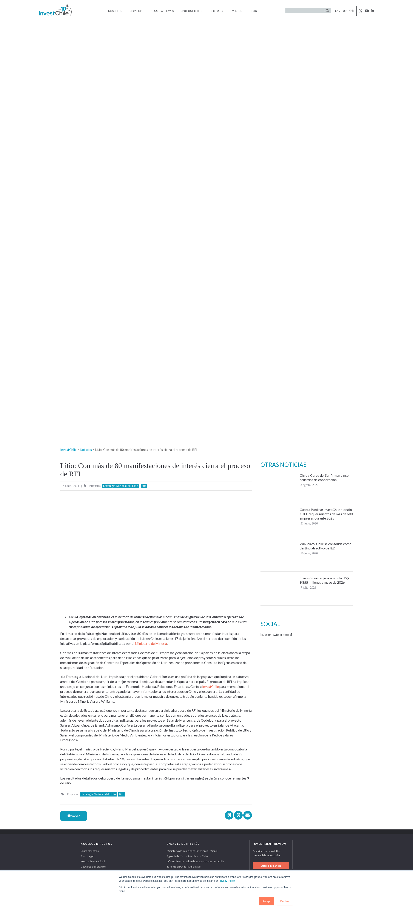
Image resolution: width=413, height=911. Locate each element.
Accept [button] (266, 901)
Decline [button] (284, 901)
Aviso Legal (87, 856)
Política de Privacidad (93, 861)
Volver (75, 816)
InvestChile (210, 686)
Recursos (216, 10)
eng (338, 10)
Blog (253, 10)
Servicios (136, 10)
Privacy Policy (227, 880)
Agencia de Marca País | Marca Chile (187, 856)
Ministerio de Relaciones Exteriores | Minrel (192, 850)
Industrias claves (162, 10)
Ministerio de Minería (151, 643)
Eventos (236, 10)
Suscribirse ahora (271, 865)
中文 (351, 10)
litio (144, 485)
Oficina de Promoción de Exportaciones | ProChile (195, 861)
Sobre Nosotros (90, 850)
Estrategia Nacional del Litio (120, 485)
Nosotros (115, 10)
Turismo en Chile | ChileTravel (184, 866)
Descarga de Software (93, 866)
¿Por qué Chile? (191, 10)
